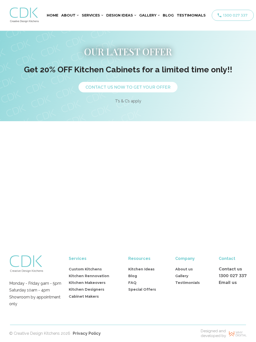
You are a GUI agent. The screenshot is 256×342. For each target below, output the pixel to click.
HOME (52, 15)
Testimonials (187, 282)
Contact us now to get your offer (128, 87)
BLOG (168, 15)
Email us (228, 282)
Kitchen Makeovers (87, 282)
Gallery (181, 276)
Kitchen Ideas (141, 269)
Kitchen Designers (86, 289)
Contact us (230, 269)
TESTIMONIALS (191, 15)
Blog (132, 276)
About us (184, 269)
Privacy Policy (87, 333)
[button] (78, 15)
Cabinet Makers (84, 296)
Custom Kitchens (85, 269)
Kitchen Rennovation (89, 276)
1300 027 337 (235, 15)
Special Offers (142, 289)
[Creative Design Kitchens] (24, 15)
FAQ (132, 282)
